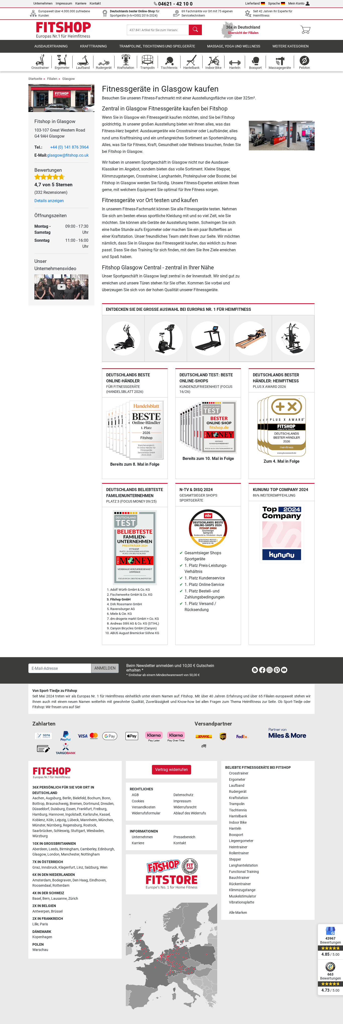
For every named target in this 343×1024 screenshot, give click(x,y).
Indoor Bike (238, 822)
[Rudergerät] (251, 338)
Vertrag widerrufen (171, 769)
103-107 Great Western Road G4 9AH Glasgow (59, 133)
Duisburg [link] (58, 809)
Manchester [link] (70, 854)
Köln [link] (49, 820)
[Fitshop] (63, 29)
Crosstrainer (238, 773)
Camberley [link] (88, 849)
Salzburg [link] (91, 867)
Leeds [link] (53, 849)
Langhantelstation (243, 865)
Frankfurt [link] (84, 809)
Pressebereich (184, 837)
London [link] (53, 854)
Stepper (235, 859)
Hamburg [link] (39, 814)
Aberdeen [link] (39, 849)
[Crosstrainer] (123, 338)
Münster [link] (38, 825)
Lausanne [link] (59, 898)
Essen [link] (71, 809)
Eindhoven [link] (97, 880)
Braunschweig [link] (57, 804)
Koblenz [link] (38, 820)
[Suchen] (195, 30)
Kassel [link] (104, 814)
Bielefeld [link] (79, 798)
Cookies (138, 801)
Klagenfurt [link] (67, 867)
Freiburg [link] (99, 809)
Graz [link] (36, 867)
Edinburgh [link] (106, 849)
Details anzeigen (49, 200)
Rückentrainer (240, 884)
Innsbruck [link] (49, 867)
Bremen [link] (76, 804)
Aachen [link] (38, 798)
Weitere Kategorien (290, 46)
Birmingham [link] (69, 849)
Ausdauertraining (51, 46)
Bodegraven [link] (61, 880)
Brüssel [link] (57, 911)
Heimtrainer (238, 847)
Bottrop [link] (38, 804)
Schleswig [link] (61, 831)
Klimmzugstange (242, 890)
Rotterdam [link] (60, 885)
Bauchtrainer (239, 878)
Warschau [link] (40, 950)
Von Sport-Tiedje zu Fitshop (54, 691)
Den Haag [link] (80, 880)
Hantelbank (238, 816)
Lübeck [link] (73, 820)
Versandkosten (143, 807)
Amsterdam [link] (41, 880)
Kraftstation (238, 798)
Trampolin (237, 804)
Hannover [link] (56, 814)
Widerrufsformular (146, 813)
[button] (250, 135)
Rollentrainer (239, 853)
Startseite (35, 79)
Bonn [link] (106, 798)
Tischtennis (238, 810)
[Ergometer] (166, 338)
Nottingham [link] (90, 854)
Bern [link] (46, 898)
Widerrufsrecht (185, 807)
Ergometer (237, 779)
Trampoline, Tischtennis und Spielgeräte (157, 46)
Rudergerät (238, 792)
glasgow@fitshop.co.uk (68, 155)
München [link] (105, 820)
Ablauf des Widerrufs (190, 813)
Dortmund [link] (91, 804)
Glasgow (68, 79)
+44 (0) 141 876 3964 (69, 147)
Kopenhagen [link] (42, 937)
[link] (255, 671)
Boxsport (236, 835)
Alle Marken (238, 913)
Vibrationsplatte (241, 902)
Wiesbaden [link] (95, 831)
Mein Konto (296, 3)
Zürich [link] (73, 898)
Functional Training (244, 872)
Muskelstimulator (242, 896)
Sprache (274, 3)
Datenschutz (183, 795)
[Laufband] (208, 338)
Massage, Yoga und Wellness (233, 46)
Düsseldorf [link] (40, 809)
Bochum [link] (93, 798)
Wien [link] (103, 867)
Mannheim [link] (88, 820)
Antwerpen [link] (40, 911)
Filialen (52, 79)
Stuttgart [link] (78, 831)
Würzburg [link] (40, 836)
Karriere (80, 3)
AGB (135, 795)
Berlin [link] (67, 798)
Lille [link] (35, 924)
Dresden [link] (107, 804)
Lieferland (252, 3)
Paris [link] (44, 924)
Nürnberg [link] (54, 825)
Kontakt (95, 3)
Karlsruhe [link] (90, 814)
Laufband (236, 786)
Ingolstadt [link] (73, 814)
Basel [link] (36, 898)
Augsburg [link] (53, 798)
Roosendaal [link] (41, 885)
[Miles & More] (287, 732)
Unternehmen (42, 3)
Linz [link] (80, 867)
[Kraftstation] (293, 338)
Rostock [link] (89, 825)
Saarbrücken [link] (42, 831)
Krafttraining (93, 46)
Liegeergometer (241, 841)
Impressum (64, 3)
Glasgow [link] (39, 854)
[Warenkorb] (307, 30)
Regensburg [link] (72, 825)
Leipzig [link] (60, 820)
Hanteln (235, 828)
